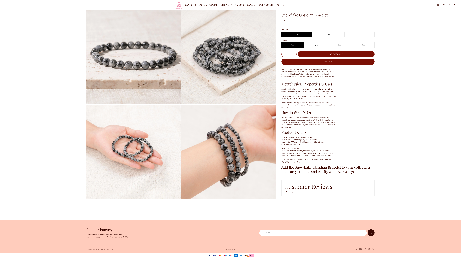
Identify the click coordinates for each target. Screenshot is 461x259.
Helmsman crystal (96, 249)
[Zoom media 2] (228, 57)
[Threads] (373, 249)
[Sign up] (371, 232)
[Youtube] (360, 249)
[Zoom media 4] (228, 152)
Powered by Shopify (108, 249)
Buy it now (328, 62)
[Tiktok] (364, 249)
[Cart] (454, 5)
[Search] (444, 5)
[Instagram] (356, 249)
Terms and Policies (230, 249)
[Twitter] (368, 249)
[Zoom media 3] (133, 152)
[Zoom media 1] (133, 57)
